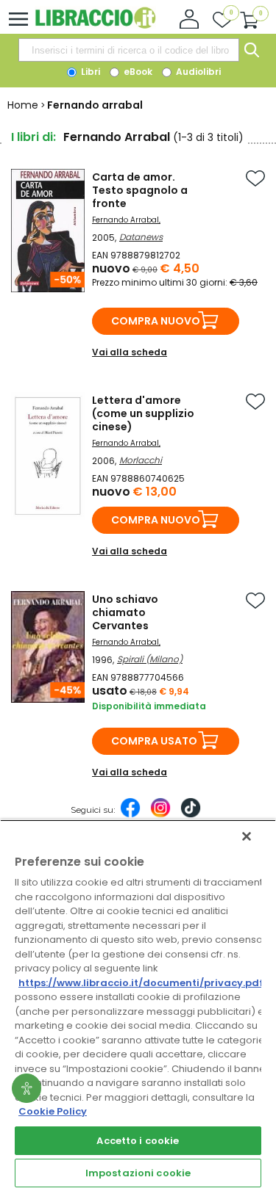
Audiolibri (197, 71)
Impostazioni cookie (138, 1173)
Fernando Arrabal (125, 219)
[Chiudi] (246, 836)
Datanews (141, 237)
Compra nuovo (155, 321)
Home (22, 105)
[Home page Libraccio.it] (95, 25)
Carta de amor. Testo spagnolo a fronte (140, 190)
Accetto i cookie (137, 1141)
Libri (89, 71)
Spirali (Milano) (150, 659)
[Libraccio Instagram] (160, 815)
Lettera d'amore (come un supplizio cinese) (143, 413)
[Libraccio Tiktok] (190, 815)
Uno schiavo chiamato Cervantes (125, 612)
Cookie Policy (52, 1111)
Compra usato (154, 741)
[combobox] (128, 50)
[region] (138, 1005)
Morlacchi (140, 460)
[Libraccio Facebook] (130, 815)
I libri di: (33, 136)
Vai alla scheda (129, 352)
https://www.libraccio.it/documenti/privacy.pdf (140, 983)
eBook (136, 71)
